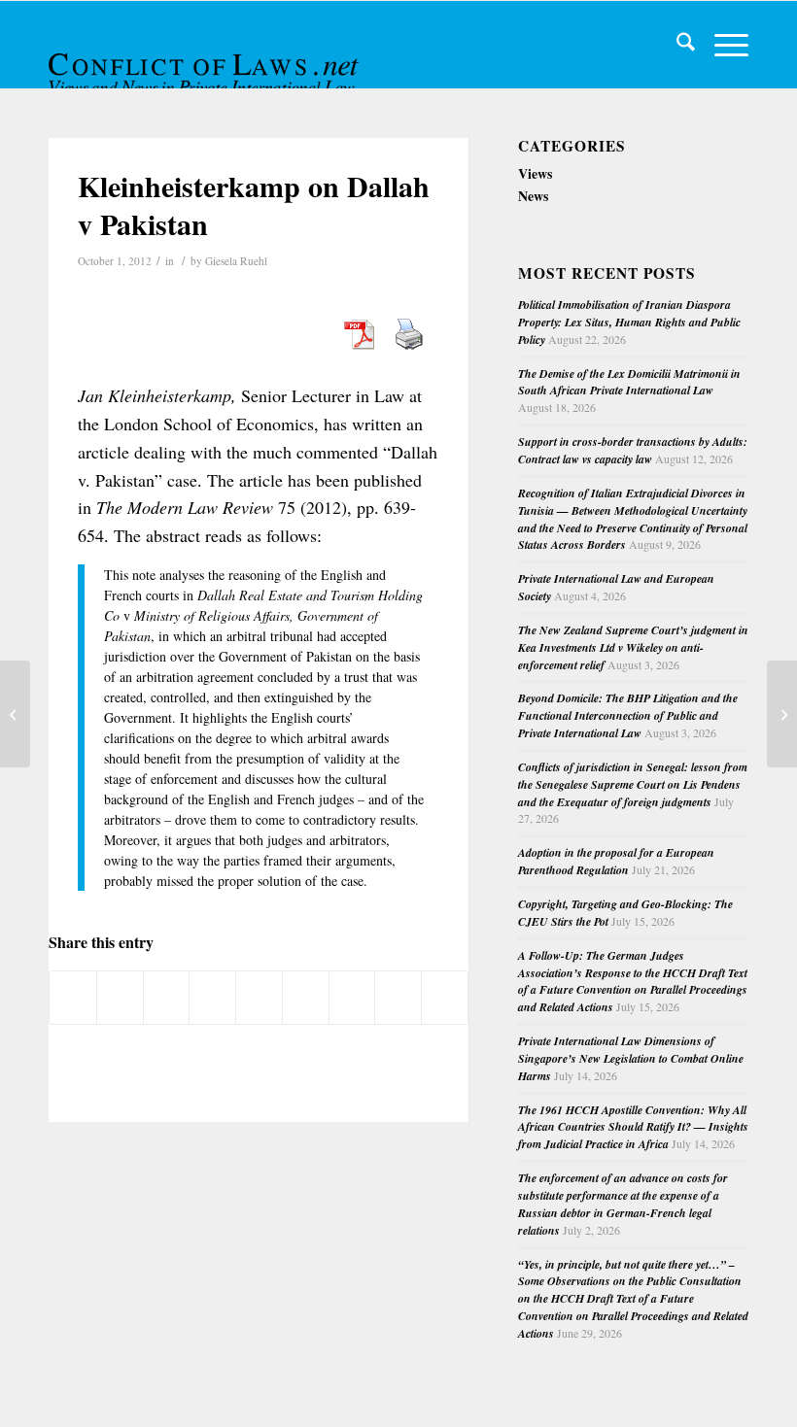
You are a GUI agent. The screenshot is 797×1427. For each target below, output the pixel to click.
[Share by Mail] (445, 997)
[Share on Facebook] (73, 997)
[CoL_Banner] (206, 61)
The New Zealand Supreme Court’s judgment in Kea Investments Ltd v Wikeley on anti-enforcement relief (633, 647)
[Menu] (721, 44)
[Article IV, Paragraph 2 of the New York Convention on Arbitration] (15, 714)
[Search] (676, 44)
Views (535, 173)
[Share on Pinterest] (212, 997)
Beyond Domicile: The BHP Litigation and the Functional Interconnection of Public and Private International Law (628, 715)
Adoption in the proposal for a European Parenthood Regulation (616, 861)
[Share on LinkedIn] (259, 997)
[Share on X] (120, 997)
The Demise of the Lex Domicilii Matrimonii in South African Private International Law (629, 382)
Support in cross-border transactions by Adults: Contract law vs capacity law (632, 450)
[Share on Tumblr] (306, 997)
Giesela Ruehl (236, 261)
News (533, 196)
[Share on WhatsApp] (167, 997)
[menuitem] (676, 44)
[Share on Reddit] (398, 997)
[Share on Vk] (352, 997)
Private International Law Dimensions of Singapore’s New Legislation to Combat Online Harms (631, 1058)
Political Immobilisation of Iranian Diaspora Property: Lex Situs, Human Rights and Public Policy (629, 322)
